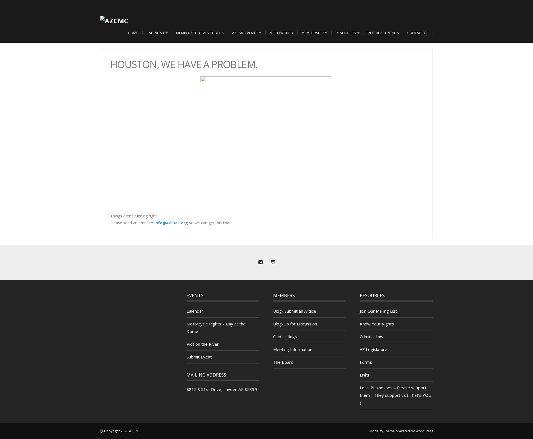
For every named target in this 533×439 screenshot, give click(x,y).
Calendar (156, 32)
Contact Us (418, 32)
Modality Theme (382, 431)
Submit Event (199, 357)
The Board (283, 362)
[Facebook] (260, 262)
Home (133, 32)
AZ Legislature (373, 349)
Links (364, 375)
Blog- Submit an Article (294, 311)
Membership (313, 32)
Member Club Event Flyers (200, 32)
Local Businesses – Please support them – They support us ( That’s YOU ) (395, 395)
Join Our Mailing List (378, 311)
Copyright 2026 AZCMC (122, 431)
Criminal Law (371, 336)
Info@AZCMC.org (171, 222)
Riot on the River (203, 344)
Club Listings (285, 336)
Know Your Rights (377, 324)
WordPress (424, 431)
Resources (346, 32)
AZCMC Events (245, 32)
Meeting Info (281, 32)
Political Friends (383, 32)
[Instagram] (272, 262)
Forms (366, 362)
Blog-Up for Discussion (295, 324)
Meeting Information (292, 349)
